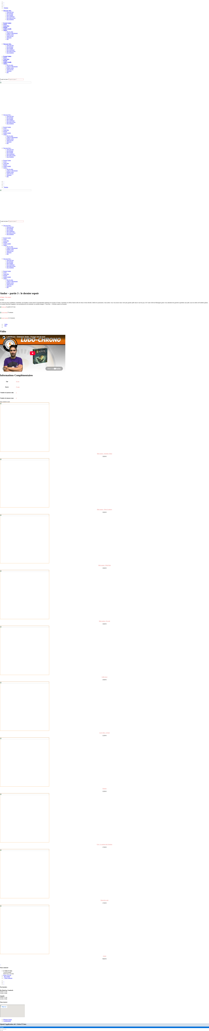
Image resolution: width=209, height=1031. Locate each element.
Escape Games (7, 23)
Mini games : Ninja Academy (104, 509)
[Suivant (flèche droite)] (2, 1030)
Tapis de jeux (10, 36)
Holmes (105, 788)
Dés (8, 39)
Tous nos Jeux (7, 10)
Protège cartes (10, 34)
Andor (104, 956)
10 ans (17, 381)
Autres (5, 30)
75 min (18, 387)
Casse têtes (6, 26)
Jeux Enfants (10, 13)
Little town (104, 677)
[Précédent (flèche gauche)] (0, 1030)
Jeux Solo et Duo (11, 18)
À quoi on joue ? (4, 79)
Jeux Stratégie (10, 19)
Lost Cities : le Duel (104, 732)
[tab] (4, 327)
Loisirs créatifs (7, 29)
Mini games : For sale (104, 621)
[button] (104, 961)
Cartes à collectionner (12, 33)
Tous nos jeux (10, 12)
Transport (9, 37)
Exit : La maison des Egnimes (104, 844)
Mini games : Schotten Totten (104, 453)
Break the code (104, 900)
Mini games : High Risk (104, 565)
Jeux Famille (10, 15)
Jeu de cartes (10, 31)
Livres (5, 24)
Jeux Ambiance (10, 16)
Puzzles (5, 27)
